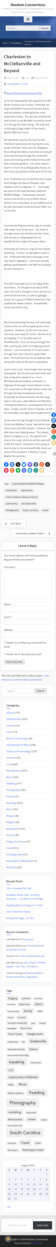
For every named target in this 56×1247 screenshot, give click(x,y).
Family (9, 725)
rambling (14, 1112)
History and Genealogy (18, 751)
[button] (6, 464)
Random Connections (28, 4)
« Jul (8, 1206)
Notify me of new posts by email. (24, 654)
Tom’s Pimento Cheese (18, 911)
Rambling (11, 802)
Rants (9, 809)
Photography (14, 84)
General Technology (17, 738)
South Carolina (30, 510)
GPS (23, 1042)
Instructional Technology (18, 1055)
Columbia (11, 1004)
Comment (10, 567)
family (28, 1011)
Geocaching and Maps (18, 744)
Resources (28, 939)
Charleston (11, 490)
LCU (10, 1070)
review (32, 1119)
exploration (27, 490)
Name (8, 604)
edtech (39, 1004)
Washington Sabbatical (18, 860)
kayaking (16, 1061)
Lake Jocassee (35, 1062)
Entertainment (13, 719)
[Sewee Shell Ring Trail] (4, 276)
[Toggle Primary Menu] (28, 19)
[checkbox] (8, 1239)
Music (9, 777)
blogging (12, 998)
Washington (13, 1150)
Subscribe (42, 1225)
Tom (26, 77)
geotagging (11, 1028)
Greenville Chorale (16, 1049)
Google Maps (12, 1042)
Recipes (10, 815)
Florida (11, 1017)
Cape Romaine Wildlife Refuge (28, 483)
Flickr (39, 1011)
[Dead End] (4, 218)
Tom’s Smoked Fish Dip (18, 888)
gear (33, 1023)
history (33, 1049)
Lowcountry (12, 503)
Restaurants (12, 828)
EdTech (10, 712)
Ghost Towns (15, 1034)
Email (8, 617)
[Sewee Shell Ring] (4, 314)
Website (8, 629)
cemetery (26, 998)
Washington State (33, 1150)
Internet (10, 757)
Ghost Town (26, 1028)
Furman (22, 1017)
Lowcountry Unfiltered (22, 1077)
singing (44, 1119)
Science (10, 835)
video (38, 1143)
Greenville (38, 1041)
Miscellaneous (13, 770)
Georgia (42, 1023)
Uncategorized (14, 854)
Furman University (17, 1023)
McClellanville (28, 503)
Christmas (38, 998)
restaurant (31, 1112)
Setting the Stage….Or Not (20, 918)
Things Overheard (15, 841)
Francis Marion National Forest (22, 497)
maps (11, 1084)
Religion (10, 822)
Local (9, 764)
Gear (8, 731)
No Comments (41, 78)
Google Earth (35, 1034)
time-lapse (12, 1143)
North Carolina (15, 1093)
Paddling (11, 783)
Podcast (10, 796)
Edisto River (24, 1004)
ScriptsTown (36, 1243)
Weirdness (11, 867)
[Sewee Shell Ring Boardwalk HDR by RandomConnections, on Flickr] (23, 93)
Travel (25, 84)
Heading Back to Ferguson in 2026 (24, 905)
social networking (14, 1125)
